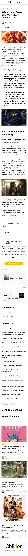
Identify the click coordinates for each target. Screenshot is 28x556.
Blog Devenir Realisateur (8, 323)
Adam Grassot (8, 456)
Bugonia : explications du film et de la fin (11, 365)
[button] (2, 2)
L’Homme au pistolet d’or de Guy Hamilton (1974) (13, 527)
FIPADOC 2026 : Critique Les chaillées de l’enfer (13, 351)
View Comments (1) (13, 263)
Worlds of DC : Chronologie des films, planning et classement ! (11, 297)
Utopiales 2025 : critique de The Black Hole (12, 386)
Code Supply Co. (19, 550)
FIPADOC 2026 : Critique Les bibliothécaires (12, 347)
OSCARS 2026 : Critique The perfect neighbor (13, 342)
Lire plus (22, 457)
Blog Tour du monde (7, 316)
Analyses (12, 275)
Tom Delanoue (8, 536)
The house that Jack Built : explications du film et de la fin (16, 278)
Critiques (3, 8)
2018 (4, 223)
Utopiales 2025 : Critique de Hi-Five (10, 394)
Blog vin (3, 320)
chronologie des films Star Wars (10, 215)
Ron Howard (10, 223)
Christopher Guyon (9, 22)
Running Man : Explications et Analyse (11, 375)
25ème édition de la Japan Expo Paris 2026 (12, 338)
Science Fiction (20, 223)
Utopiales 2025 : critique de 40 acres (11, 398)
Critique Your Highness (9, 482)
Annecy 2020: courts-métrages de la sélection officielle (13, 447)
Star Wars (5, 226)
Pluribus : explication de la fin (9, 361)
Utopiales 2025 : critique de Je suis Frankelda (13, 390)
